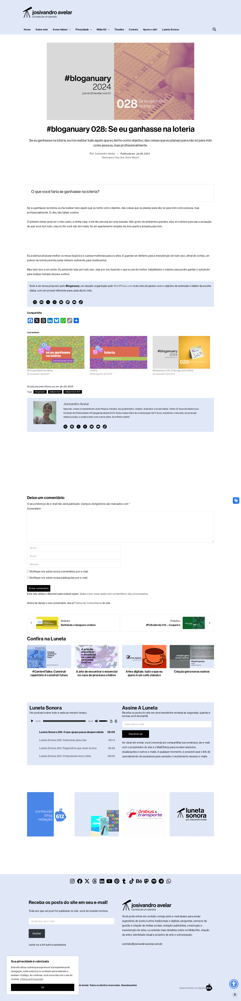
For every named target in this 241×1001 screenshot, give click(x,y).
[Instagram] (35, 302)
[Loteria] (119, 352)
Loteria (93, 370)
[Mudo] (96, 721)
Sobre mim (42, 29)
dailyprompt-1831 (72, 392)
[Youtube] (74, 302)
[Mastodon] (68, 302)
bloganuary (40, 392)
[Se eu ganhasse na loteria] (57, 352)
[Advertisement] (157, 11)
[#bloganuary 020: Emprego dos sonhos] (182, 352)
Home (27, 29)
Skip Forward (116, 721)
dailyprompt (55, 392)
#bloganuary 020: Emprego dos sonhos (173, 370)
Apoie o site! (150, 29)
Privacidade (82, 29)
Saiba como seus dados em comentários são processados (114, 593)
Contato (133, 29)
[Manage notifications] (235, 994)
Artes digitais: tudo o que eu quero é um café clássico (144, 673)
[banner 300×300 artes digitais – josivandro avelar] (97, 814)
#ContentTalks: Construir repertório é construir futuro (49, 673)
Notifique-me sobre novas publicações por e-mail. (59, 577)
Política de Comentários (88, 603)
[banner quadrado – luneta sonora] (192, 814)
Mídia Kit (101, 29)
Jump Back (111, 721)
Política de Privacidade (31, 979)
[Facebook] (41, 302)
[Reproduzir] (32, 721)
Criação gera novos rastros (192, 671)
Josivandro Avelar (105, 153)
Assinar (36, 933)
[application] (74, 721)
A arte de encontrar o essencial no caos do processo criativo (96, 673)
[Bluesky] (61, 302)
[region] (43, 975)
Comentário (34, 508)
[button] (69, 29)
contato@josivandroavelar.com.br (142, 943)
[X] (48, 302)
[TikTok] (81, 302)
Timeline (119, 29)
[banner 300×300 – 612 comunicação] (49, 814)
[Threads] (55, 302)
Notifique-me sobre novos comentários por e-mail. (59, 571)
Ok (42, 987)
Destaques (108, 157)
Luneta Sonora (170, 29)
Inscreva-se (135, 733)
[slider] (64, 721)
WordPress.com (123, 286)
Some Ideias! (60, 29)
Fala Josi (119, 157)
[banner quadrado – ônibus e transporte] (144, 814)
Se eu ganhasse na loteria (40, 370)
